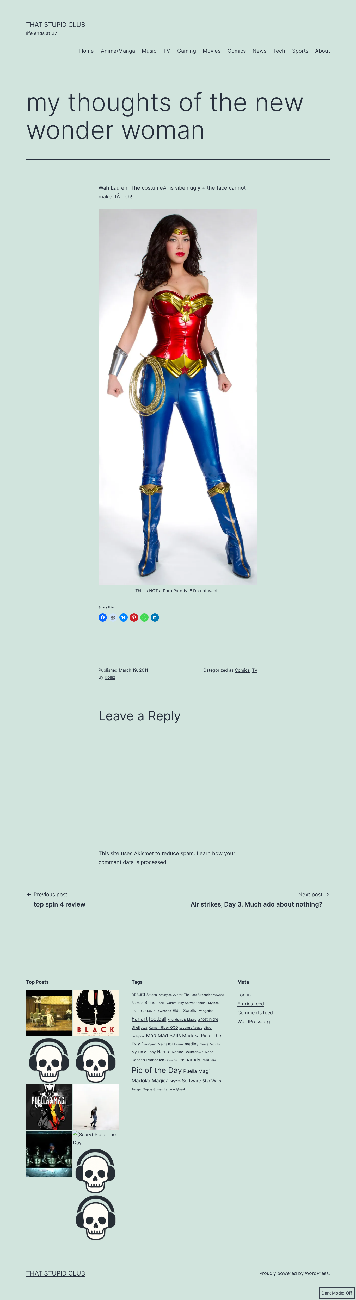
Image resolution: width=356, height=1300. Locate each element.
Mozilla (215, 1044)
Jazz (144, 1027)
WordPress (317, 1273)
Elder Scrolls (184, 1010)
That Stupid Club (55, 24)
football (157, 1019)
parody (192, 1059)
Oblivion (171, 1060)
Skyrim (175, 1081)
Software (191, 1080)
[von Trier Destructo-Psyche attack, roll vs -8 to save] (49, 1013)
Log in (244, 994)
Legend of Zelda (190, 1027)
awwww (218, 995)
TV (166, 51)
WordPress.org (253, 1021)
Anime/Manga (118, 51)
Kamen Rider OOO (163, 1027)
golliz (110, 677)
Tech (279, 51)
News (259, 51)
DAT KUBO (139, 1011)
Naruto (163, 1051)
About (322, 51)
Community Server (181, 1003)
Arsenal (152, 995)
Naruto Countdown (188, 1052)
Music (149, 51)
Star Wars (211, 1080)
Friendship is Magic (182, 1019)
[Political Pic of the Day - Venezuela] (96, 1107)
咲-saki (181, 1089)
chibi (162, 1003)
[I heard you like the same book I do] (96, 1060)
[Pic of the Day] (49, 1107)
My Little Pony (144, 1052)
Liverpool (138, 1036)
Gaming (186, 51)
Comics (237, 51)
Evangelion (205, 1011)
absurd (138, 994)
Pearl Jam (209, 1060)
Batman (137, 1003)
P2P (181, 1060)
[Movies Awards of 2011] (96, 1013)
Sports (300, 51)
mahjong (150, 1044)
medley (191, 1044)
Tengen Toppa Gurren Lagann (153, 1089)
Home (86, 51)
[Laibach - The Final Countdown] (49, 1154)
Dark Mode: (333, 1293)
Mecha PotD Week (170, 1044)
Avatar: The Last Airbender (192, 995)
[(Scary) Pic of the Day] (96, 1139)
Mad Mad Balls (163, 1035)
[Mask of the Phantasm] (49, 1060)
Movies (211, 51)
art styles (165, 995)
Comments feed (255, 1012)
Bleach (151, 1002)
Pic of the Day (157, 1070)
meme (204, 1044)
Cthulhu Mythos (207, 1003)
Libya (208, 1027)
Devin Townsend (159, 1011)
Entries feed (250, 1004)
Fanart (140, 1019)
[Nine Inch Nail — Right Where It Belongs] (96, 1217)
